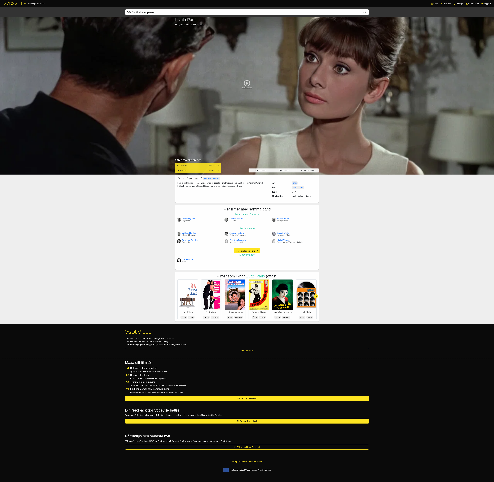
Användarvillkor (255, 461)
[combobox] (247, 12)
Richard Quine (298, 187)
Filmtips (459, 3)
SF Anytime (196, 170)
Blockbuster (196, 165)
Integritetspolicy (239, 461)
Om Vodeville (247, 350)
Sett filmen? (261, 170)
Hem (435, 3)
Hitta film (446, 3)
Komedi (216, 178)
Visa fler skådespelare (245, 251)
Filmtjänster (473, 3)
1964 (295, 183)
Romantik (207, 178)
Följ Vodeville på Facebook (248, 447)
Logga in (487, 3)
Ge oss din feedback (248, 421)
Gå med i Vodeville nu (247, 398)
